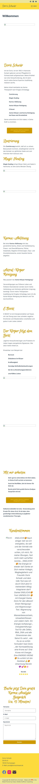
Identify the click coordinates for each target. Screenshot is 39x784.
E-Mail (5, 714)
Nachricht (6, 722)
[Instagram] (33, 1)
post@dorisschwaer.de (15, 765)
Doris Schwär (9, 6)
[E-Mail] (36, 1)
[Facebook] (30, 1)
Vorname (6, 707)
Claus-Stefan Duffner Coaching (23, 782)
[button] (5, 606)
